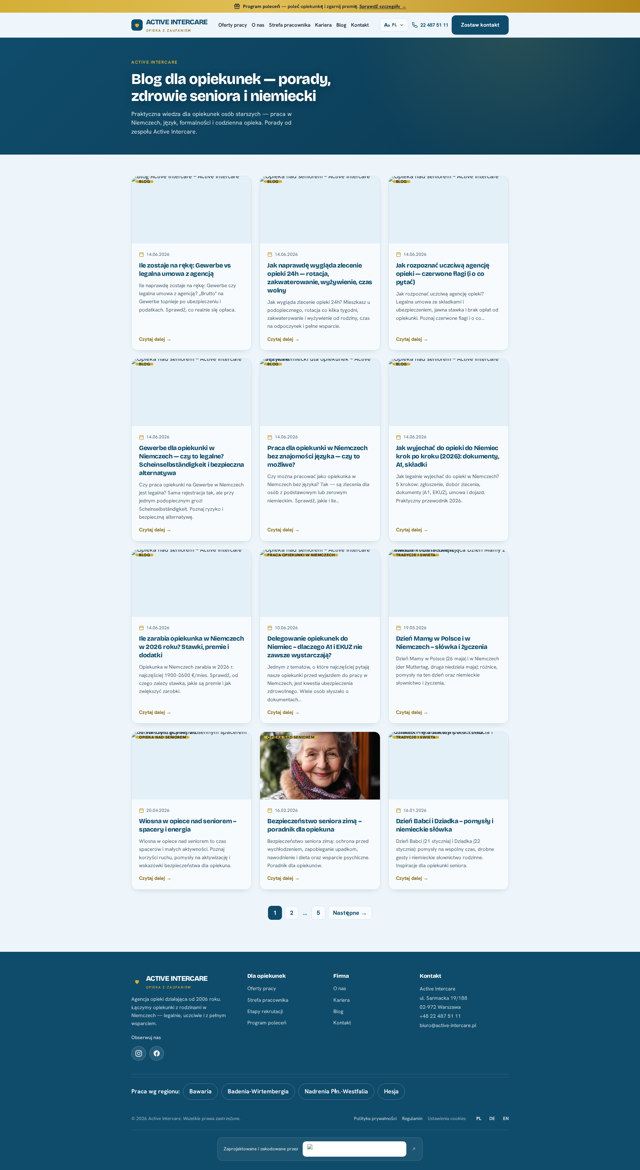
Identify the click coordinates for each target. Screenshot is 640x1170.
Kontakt (360, 25)
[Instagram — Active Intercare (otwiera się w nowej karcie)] (138, 1053)
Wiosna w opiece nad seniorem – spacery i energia (187, 825)
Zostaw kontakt (480, 25)
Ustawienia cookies (447, 1118)
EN (506, 1118)
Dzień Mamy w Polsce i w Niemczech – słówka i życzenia (441, 643)
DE (492, 1118)
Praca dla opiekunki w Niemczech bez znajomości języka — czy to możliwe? (317, 456)
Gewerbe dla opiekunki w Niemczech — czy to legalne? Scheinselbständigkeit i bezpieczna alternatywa (191, 460)
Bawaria (200, 1091)
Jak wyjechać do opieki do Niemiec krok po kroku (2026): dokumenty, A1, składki (447, 456)
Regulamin (412, 1118)
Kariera (323, 25)
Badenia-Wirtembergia (258, 1091)
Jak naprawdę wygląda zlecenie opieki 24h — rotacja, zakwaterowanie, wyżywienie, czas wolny (319, 278)
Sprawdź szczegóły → (382, 6)
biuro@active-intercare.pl (448, 1025)
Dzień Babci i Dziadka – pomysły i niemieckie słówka (444, 825)
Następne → (350, 912)
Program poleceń (266, 1022)
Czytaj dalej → (155, 339)
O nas (258, 25)
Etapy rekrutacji (265, 1011)
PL (478, 1118)
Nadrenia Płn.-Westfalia (336, 1091)
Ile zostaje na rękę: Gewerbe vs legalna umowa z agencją (185, 270)
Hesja (391, 1091)
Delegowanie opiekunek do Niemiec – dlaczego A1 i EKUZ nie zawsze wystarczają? (314, 647)
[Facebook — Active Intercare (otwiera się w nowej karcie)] (156, 1053)
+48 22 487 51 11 (440, 1016)
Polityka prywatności (375, 1118)
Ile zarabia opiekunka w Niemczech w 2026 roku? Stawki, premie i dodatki (191, 647)
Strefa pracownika (289, 25)
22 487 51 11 (434, 25)
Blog (341, 25)
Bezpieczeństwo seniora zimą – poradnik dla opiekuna (314, 825)
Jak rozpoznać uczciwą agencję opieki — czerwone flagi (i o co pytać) (442, 274)
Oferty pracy (232, 25)
